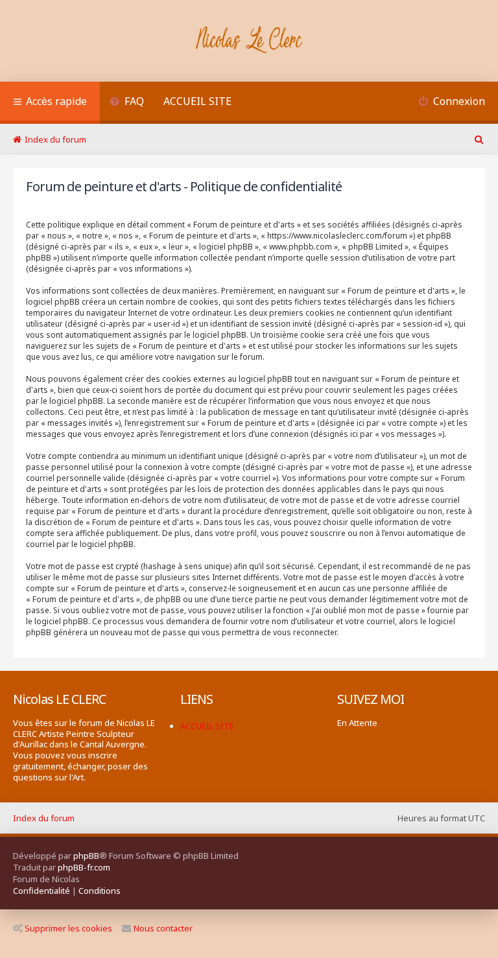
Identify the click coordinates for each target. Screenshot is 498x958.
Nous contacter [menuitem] (163, 928)
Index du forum (44, 818)
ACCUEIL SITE (197, 101)
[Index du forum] (249, 41)
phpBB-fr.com (84, 867)
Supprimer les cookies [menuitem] (68, 928)
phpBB (86, 855)
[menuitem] (127, 103)
